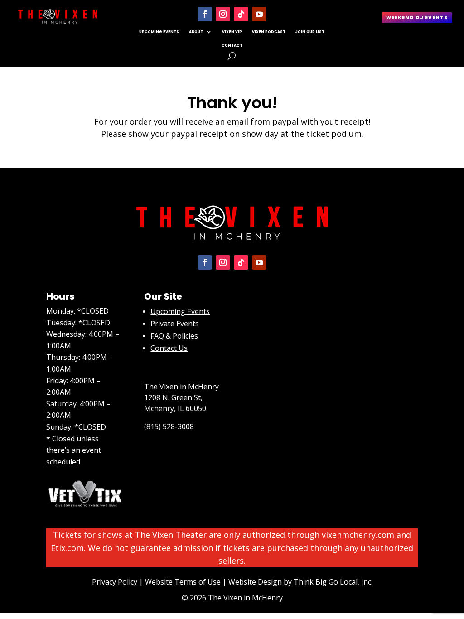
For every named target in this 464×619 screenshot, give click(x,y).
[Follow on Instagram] (223, 14)
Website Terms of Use (183, 582)
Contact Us (169, 348)
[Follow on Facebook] (205, 14)
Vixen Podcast (268, 31)
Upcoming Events (159, 31)
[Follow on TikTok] (241, 14)
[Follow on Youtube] (259, 14)
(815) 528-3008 (169, 426)
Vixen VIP (232, 31)
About (196, 31)
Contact (232, 45)
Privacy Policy (114, 582)
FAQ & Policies (174, 336)
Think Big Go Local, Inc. (333, 582)
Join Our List (309, 31)
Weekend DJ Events (417, 17)
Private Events (174, 324)
